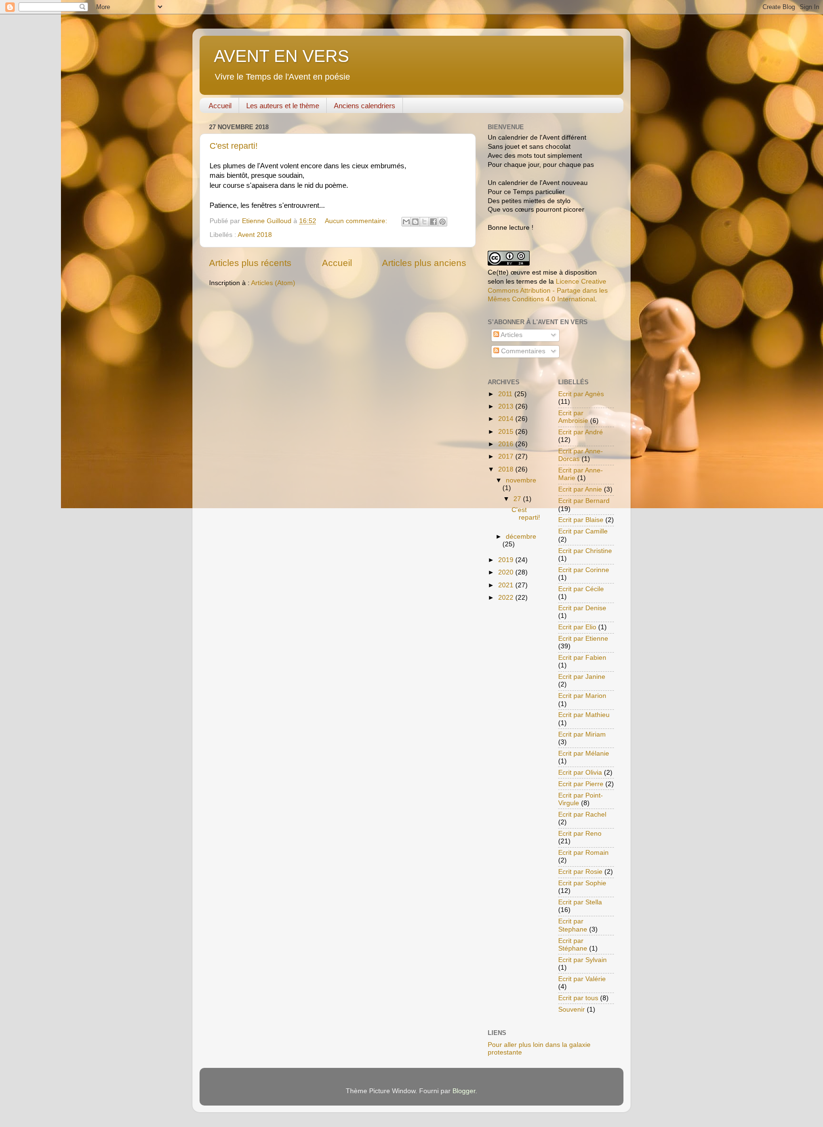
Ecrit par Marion (582, 695)
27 (518, 498)
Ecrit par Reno (580, 833)
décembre (521, 536)
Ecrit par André (580, 432)
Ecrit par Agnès (581, 394)
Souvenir (571, 1009)
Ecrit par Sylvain (582, 959)
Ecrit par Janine (581, 676)
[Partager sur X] (424, 221)
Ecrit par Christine (585, 550)
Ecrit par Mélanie (583, 753)
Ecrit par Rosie (580, 871)
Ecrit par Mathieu (584, 714)
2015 (506, 431)
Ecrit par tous (578, 998)
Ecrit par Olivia (580, 772)
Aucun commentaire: (357, 221)
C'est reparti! (234, 146)
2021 (506, 585)
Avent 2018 (255, 234)
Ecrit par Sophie (582, 883)
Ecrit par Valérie (582, 979)
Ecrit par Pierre (580, 784)
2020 (506, 572)
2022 (506, 597)
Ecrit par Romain (583, 852)
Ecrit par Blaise (580, 519)
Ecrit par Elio (577, 627)
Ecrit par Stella (580, 902)
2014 (506, 418)
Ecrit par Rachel (582, 814)
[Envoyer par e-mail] (406, 221)
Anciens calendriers (364, 106)
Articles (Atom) (273, 283)
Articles (510, 334)
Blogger (463, 1091)
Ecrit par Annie (580, 489)
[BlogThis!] (415, 221)
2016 (506, 444)
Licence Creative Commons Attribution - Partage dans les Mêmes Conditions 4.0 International (548, 290)
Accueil (220, 106)
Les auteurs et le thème (282, 106)
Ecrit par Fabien (582, 657)
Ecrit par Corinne (583, 570)
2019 (506, 560)
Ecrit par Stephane (572, 925)
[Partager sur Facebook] (433, 221)
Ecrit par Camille (583, 531)
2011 (506, 394)
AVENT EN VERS (281, 56)
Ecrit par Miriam (582, 734)
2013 (506, 406)
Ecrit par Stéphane (572, 944)
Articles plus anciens (424, 263)
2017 (506, 456)
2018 (506, 469)
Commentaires (522, 351)
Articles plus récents (250, 263)
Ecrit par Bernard (584, 500)
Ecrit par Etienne (583, 638)
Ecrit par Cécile (581, 589)
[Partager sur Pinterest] (442, 221)
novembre (521, 480)
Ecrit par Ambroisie (573, 417)
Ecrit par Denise (582, 608)
